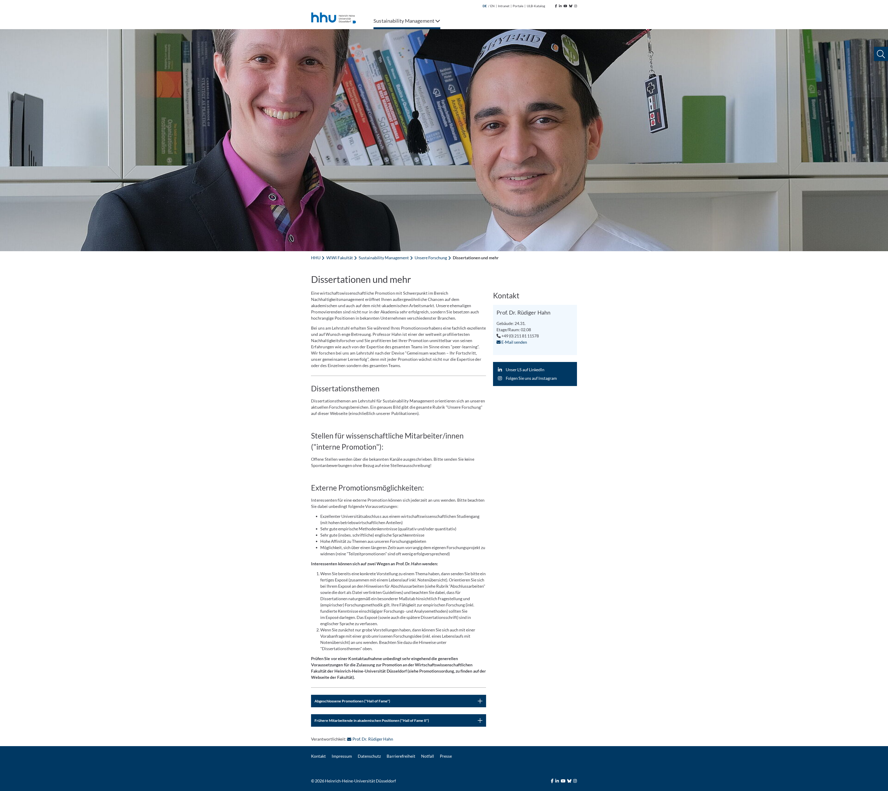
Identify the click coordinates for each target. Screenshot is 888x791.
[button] (881, 54)
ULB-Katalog (536, 6)
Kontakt (318, 756)
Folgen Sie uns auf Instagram (531, 378)
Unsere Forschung (431, 257)
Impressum (342, 756)
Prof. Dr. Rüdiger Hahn (372, 739)
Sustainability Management (384, 257)
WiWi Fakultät (339, 257)
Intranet (503, 6)
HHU (316, 257)
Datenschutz (369, 756)
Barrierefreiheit (401, 756)
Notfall (427, 756)
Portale (518, 6)
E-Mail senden (514, 342)
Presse (446, 756)
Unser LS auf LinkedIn (525, 369)
